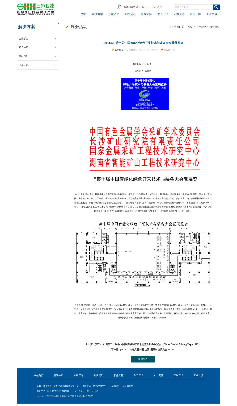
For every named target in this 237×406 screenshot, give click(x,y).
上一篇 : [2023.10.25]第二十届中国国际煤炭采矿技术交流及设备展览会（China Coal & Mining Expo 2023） (143, 344)
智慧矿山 (23, 38)
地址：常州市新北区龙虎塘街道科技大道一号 (58, 386)
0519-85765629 (91, 391)
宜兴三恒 (195, 14)
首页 (84, 14)
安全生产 (23, 47)
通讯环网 (23, 65)
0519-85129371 (152, 7)
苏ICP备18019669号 (86, 396)
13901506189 (127, 386)
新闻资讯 (130, 14)
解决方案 (97, 14)
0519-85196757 (54, 391)
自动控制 (23, 56)
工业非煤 (211, 14)
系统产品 (113, 14)
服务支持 (146, 14)
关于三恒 (162, 14)
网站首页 (39, 375)
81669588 (65, 391)
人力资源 (179, 14)
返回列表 (143, 359)
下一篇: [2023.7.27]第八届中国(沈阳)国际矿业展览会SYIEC (143, 349)
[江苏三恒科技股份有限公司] (35, 5)
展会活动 (214, 26)
